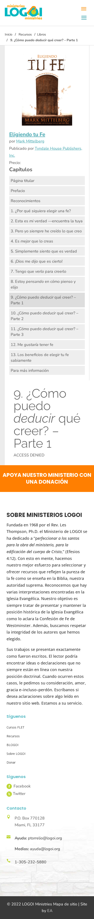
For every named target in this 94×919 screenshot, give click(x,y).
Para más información (30, 370)
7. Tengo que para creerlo (38, 271)
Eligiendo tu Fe (27, 134)
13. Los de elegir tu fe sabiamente (40, 357)
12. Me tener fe (32, 344)
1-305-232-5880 (30, 862)
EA (49, 910)
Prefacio (18, 190)
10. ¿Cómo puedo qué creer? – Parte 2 (44, 315)
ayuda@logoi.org (45, 848)
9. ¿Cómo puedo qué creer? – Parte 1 (43, 300)
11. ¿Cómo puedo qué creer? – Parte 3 (44, 331)
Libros (41, 34)
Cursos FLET (15, 727)
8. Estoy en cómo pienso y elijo (43, 284)
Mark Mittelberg (30, 141)
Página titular (22, 180)
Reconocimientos (25, 200)
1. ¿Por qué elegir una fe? (41, 211)
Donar (11, 762)
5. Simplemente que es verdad (44, 251)
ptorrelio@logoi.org (45, 838)
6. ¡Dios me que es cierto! (37, 261)
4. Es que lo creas (32, 241)
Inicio (8, 34)
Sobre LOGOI (16, 754)
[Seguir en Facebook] (9, 786)
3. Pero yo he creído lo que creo (46, 231)
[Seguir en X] (9, 794)
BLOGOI (12, 745)
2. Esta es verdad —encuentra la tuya (47, 221)
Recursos (25, 34)
